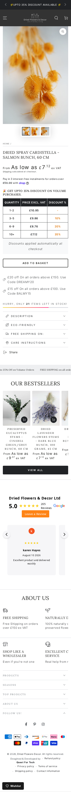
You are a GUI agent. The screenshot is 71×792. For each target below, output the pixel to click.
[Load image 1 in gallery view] (26, 131)
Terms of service (48, 766)
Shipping (7, 171)
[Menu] (5, 18)
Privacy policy (25, 766)
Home (6, 143)
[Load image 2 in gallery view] (35, 131)
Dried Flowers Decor (29, 754)
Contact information (48, 771)
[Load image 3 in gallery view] (45, 131)
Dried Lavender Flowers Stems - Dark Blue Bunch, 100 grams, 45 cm (46, 438)
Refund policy (52, 758)
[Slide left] (6, 5)
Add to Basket (36, 263)
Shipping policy (24, 771)
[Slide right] (65, 5)
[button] (56, 18)
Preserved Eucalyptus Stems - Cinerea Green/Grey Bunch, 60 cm (16, 438)
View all (35, 470)
